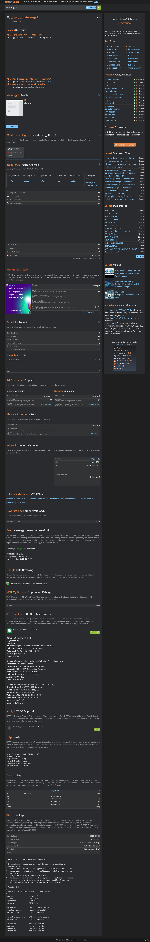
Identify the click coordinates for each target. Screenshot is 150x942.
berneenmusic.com (55, 499)
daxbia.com (110, 82)
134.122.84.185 (111, 246)
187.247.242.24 (111, 211)
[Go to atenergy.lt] (41, 17)
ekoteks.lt (21, 503)
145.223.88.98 (111, 225)
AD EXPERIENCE (63, 2)
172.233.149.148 (111, 219)
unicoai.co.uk (110, 121)
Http (14, 737)
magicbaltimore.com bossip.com (120, 158)
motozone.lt (70, 499)
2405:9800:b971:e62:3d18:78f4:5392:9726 (123, 249)
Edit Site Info (12, 126)
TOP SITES (31, 2)
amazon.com (133, 52)
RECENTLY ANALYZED (41, 2)
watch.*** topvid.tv (114, 176)
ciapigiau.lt (21, 499)
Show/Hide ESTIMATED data (122, 310)
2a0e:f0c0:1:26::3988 (114, 243)
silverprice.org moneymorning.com (120, 164)
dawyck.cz (109, 118)
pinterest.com (115, 68)
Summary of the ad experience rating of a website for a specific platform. (35, 385)
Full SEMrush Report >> (91, 312)
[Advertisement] (53, 58)
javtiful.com (110, 112)
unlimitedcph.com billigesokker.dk (120, 179)
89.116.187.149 (110, 222)
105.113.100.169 (111, 237)
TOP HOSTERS (53, 2)
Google (19, 570)
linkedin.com (133, 59)
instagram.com (134, 49)
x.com (111, 52)
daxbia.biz (109, 85)
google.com (114, 46)
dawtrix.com (110, 115)
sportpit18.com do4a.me (116, 190)
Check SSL (95, 632)
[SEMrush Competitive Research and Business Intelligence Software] (17, 270)
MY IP (96, 2)
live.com (131, 65)
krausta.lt (11, 499)
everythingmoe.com (113, 97)
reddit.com (133, 56)
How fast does (25, 511)
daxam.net (109, 103)
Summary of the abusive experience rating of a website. (28, 419)
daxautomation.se (112, 109)
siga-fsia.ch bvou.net (115, 193)
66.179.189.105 (111, 214)
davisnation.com (112, 80)
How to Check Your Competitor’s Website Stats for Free (128, 295)
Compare (92, 8)
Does (27, 530)
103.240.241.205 (112, 252)
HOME (25, 2)
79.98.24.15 (46, 82)
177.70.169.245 (111, 217)
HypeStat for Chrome (126, 145)
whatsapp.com (134, 68)
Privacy (78, 940)
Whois (15, 815)
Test (98, 729)
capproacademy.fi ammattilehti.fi (120, 185)
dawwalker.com (111, 91)
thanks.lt (42, 499)
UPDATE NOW (124, 23)
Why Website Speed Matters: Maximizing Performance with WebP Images (127, 273)
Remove (113, 323)
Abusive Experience (23, 414)
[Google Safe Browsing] (7, 583)
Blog (73, 940)
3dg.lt (79, 499)
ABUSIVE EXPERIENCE (75, 2)
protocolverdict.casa (114, 94)
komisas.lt (11, 503)
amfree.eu (109, 106)
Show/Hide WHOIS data (119, 318)
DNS (14, 775)
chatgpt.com (114, 62)
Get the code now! (124, 344)
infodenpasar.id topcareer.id (118, 170)
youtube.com (133, 46)
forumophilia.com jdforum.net (118, 196)
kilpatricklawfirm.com (114, 88)
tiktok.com (113, 56)
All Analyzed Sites (63, 940)
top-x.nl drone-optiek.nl (116, 161)
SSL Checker (28, 614)
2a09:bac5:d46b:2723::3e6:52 (117, 231)
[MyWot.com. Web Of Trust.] (9, 592)
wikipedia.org (114, 65)
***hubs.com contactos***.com (119, 199)
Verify (20, 711)
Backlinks (16, 322)
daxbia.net (109, 100)
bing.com (113, 59)
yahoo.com (133, 62)
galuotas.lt (31, 499)
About (85, 940)
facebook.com (115, 49)
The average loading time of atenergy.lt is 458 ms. (26, 516)
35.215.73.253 (110, 234)
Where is (24, 445)
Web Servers (14, 149)
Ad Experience (19, 380)
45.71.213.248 (111, 240)
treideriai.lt (88, 499)
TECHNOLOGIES (88, 2)
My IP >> (140, 257)
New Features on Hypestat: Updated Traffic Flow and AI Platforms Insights (127, 284)
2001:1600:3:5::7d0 (113, 228)
